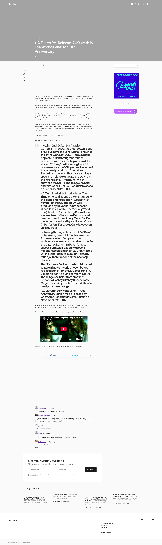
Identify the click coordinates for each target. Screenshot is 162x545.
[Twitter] (136, 4)
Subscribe (90, 469)
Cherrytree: (61, 140)
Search (137, 65)
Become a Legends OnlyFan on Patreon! (126, 103)
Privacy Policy (106, 532)
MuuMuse (12, 4)
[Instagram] (139, 4)
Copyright (104, 530)
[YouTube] (153, 519)
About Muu (104, 525)
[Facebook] (132, 4)
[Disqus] (64, 381)
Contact (104, 527)
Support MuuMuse (107, 523)
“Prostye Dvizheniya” (69, 127)
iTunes (80, 346)
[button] (145, 4)
